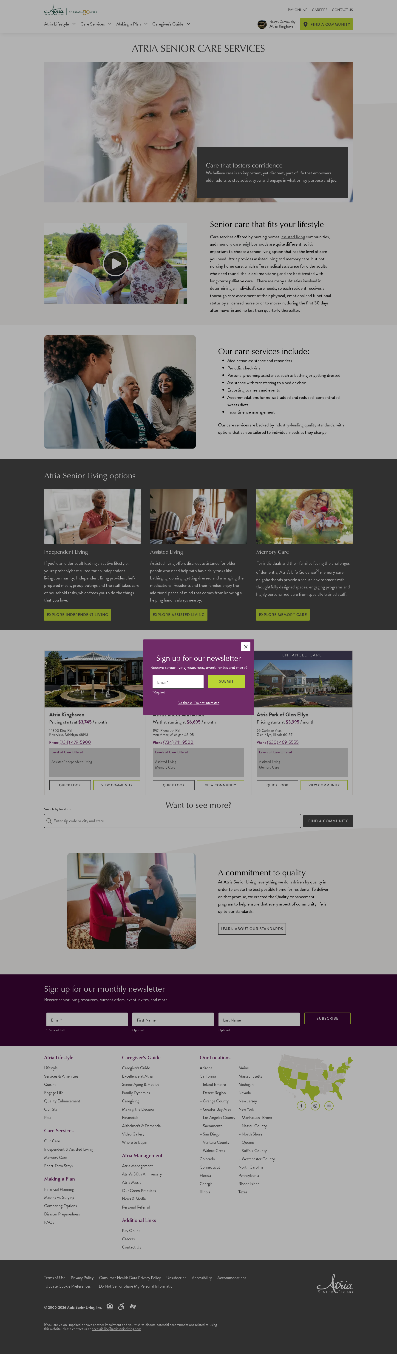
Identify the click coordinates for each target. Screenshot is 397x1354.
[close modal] (245, 646)
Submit (226, 681)
